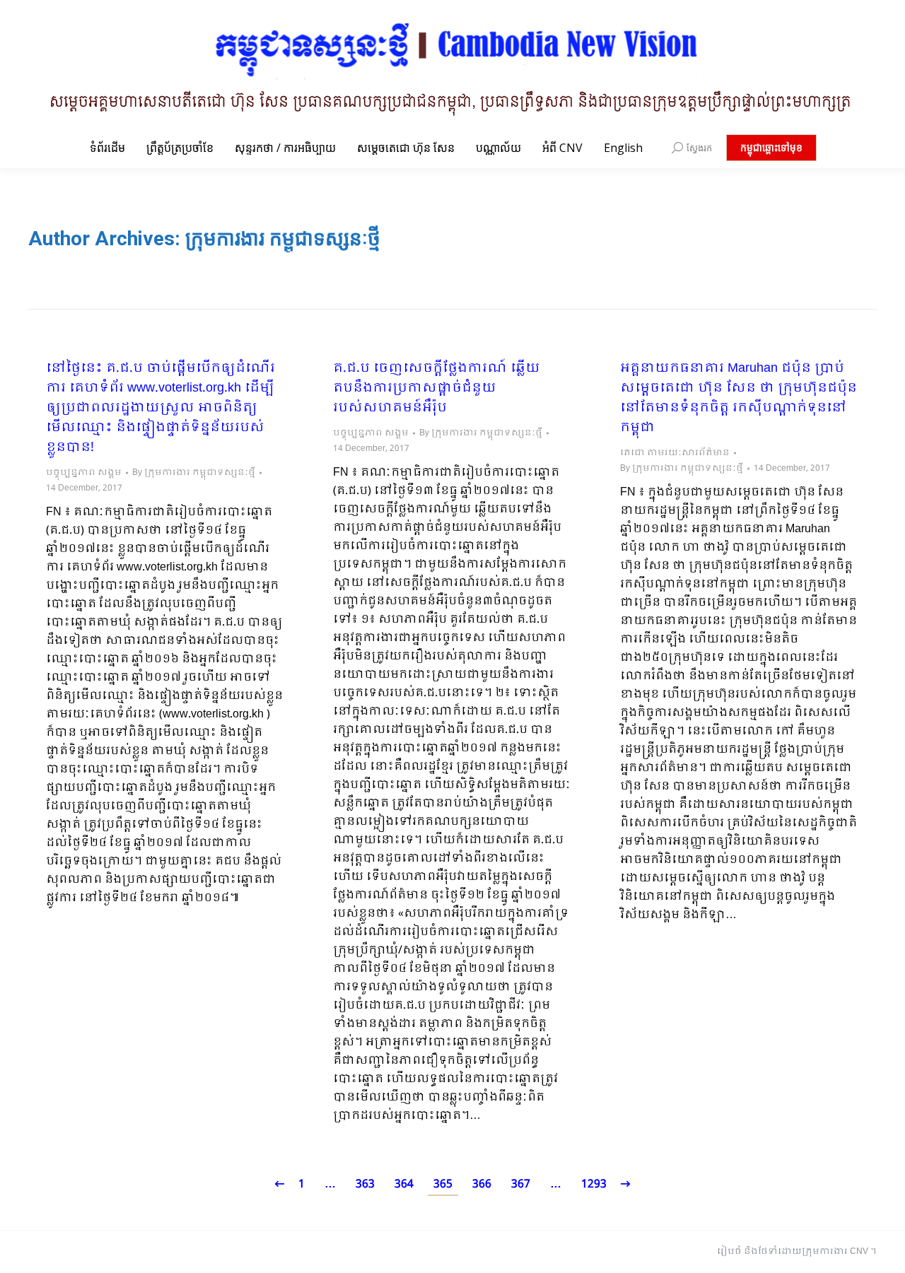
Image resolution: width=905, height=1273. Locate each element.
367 (520, 1184)
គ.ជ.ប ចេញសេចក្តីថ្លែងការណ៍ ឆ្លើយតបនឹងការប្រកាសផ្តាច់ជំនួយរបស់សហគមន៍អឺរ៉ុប (436, 388)
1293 (594, 1184)
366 (481, 1184)
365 (442, 1184)
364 (404, 1184)
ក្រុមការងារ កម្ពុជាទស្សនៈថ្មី (282, 238)
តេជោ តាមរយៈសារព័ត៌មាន (675, 453)
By (193, 473)
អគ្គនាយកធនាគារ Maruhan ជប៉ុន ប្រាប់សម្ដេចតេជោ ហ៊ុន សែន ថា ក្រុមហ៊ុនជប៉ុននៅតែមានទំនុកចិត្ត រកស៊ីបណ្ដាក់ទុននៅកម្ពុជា (738, 398)
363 (365, 1184)
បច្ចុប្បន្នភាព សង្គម (84, 473)
